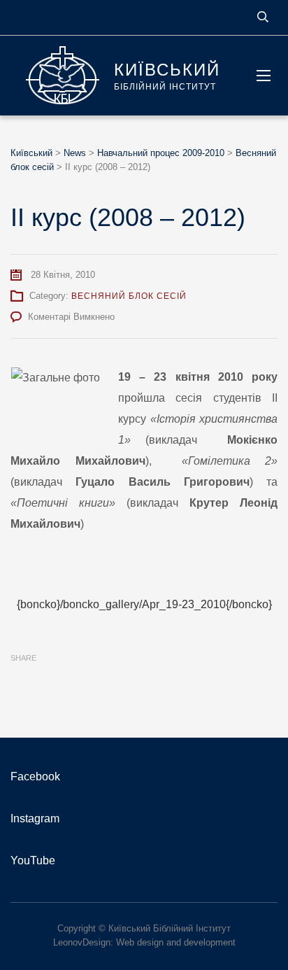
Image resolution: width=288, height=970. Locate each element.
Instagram (34, 818)
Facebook (35, 776)
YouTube (32, 860)
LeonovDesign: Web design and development (144, 942)
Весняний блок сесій (129, 296)
